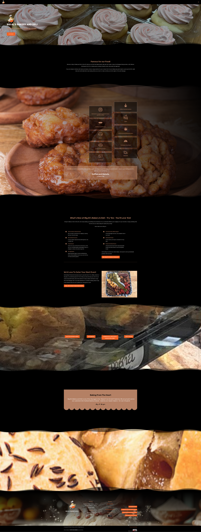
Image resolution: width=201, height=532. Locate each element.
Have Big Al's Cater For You (131, 515)
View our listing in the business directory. (73, 529)
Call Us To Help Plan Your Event (74, 285)
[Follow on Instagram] (111, 516)
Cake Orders (128, 336)
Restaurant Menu (132, 506)
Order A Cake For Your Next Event (129, 512)
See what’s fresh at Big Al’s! (111, 257)
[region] (100, 25)
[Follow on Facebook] (109, 516)
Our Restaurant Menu (72, 336)
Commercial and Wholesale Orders (129, 509)
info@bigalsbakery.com (110, 509)
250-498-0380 (110, 503)
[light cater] (119, 297)
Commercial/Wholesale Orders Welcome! (110, 337)
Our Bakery (91, 336)
